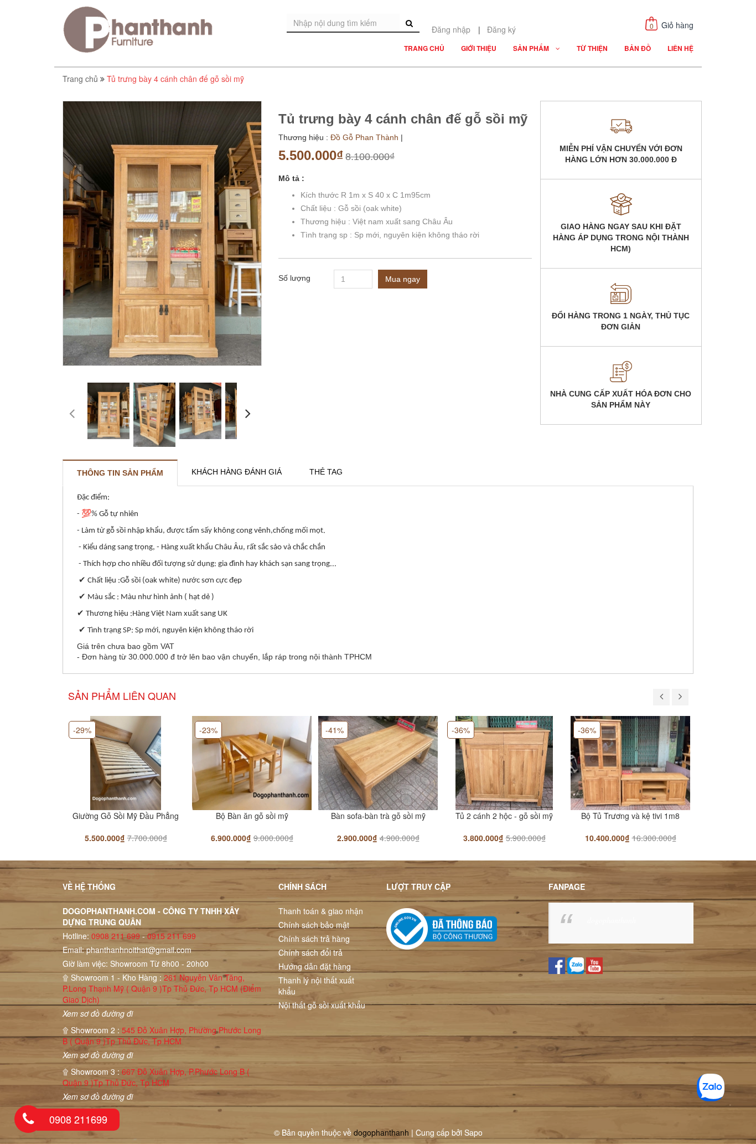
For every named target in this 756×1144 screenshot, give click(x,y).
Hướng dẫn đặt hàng (314, 966)
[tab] (120, 473)
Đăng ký (501, 29)
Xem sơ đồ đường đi (98, 1013)
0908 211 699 (115, 935)
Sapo (473, 1132)
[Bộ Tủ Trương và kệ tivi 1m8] (630, 761)
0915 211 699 (171, 935)
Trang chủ (80, 78)
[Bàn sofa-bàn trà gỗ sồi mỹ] (378, 761)
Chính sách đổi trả (310, 952)
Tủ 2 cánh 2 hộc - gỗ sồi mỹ (504, 815)
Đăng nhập (451, 29)
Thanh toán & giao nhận (320, 910)
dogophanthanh (611, 920)
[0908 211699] (28, 1119)
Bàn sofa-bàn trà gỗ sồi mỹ (378, 815)
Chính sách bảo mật (313, 924)
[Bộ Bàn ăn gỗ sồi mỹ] (252, 761)
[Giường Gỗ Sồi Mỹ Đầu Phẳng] (125, 761)
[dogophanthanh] (141, 29)
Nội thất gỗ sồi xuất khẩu (321, 1005)
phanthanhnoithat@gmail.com (138, 949)
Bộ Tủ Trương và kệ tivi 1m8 (630, 815)
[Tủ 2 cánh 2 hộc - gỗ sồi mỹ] (504, 761)
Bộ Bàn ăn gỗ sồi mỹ (252, 815)
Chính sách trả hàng (314, 938)
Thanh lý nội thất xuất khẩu (316, 986)
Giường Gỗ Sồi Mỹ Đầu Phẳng (126, 815)
